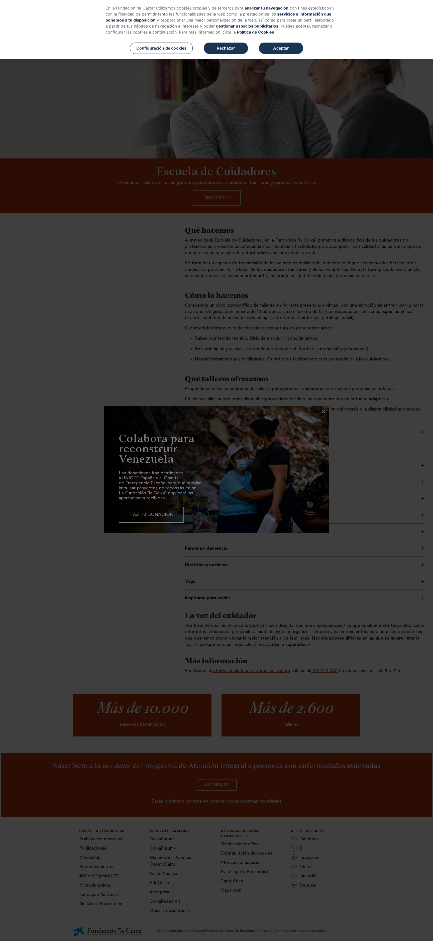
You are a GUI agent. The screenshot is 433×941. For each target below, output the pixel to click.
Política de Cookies (255, 32)
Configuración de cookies (161, 48)
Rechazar (226, 48)
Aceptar (281, 48)
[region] (216, 29)
